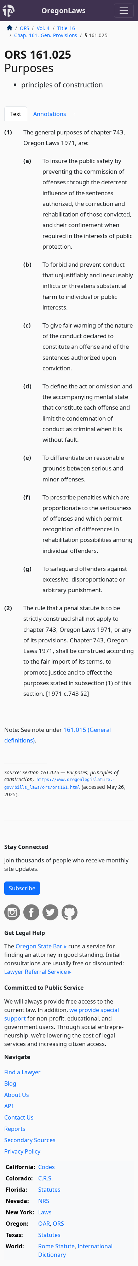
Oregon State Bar (39, 946)
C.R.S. (45, 1178)
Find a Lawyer (22, 1072)
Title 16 (66, 28)
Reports (14, 1129)
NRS (43, 1201)
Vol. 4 (43, 28)
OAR (44, 1223)
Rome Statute (56, 1246)
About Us (16, 1095)
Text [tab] (15, 114)
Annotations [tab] (54, 114)
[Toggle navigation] (124, 11)
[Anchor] (93, 142)
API (8, 1106)
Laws (45, 1212)
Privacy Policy (22, 1151)
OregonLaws (63, 10)
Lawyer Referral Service (35, 972)
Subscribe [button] (22, 888)
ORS (24, 28)
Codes (46, 1167)
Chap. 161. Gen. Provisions (45, 35)
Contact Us (19, 1117)
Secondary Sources (30, 1140)
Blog (10, 1083)
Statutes (49, 1189)
